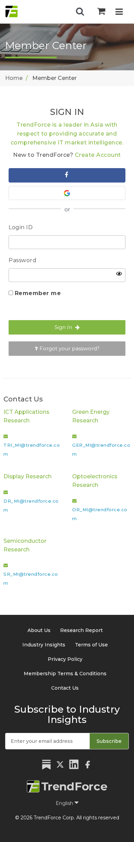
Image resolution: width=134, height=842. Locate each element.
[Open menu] (119, 12)
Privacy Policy (65, 659)
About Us (39, 630)
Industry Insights (43, 645)
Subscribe (109, 741)
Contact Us (65, 688)
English (65, 803)
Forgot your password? (70, 348)
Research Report (81, 630)
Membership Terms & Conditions (65, 673)
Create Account (98, 155)
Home (14, 78)
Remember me (38, 293)
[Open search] (80, 12)
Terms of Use (91, 645)
